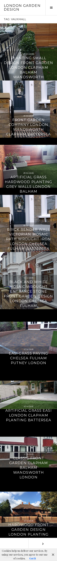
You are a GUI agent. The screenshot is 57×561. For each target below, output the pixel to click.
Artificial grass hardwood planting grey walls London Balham (28, 184)
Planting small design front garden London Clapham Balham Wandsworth (28, 67)
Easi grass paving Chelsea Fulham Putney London (28, 358)
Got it (32, 558)
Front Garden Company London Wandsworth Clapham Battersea (28, 127)
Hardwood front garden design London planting (28, 530)
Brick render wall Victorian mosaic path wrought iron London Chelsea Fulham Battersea (28, 239)
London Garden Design (22, 7)
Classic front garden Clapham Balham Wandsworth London (28, 467)
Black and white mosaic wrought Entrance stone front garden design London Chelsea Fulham (28, 294)
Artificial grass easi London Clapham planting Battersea (28, 415)
